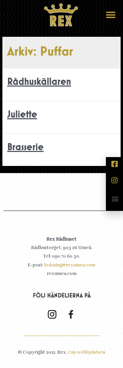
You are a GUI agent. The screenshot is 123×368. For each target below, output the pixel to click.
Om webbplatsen (86, 352)
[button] (110, 14)
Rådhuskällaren (39, 82)
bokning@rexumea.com (69, 265)
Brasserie (25, 147)
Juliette (22, 115)
